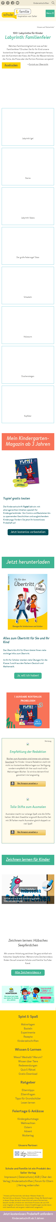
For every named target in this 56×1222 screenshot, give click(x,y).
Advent (28, 1131)
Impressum (10, 1177)
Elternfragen (28, 1094)
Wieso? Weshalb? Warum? (28, 1057)
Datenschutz (26, 1177)
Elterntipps (28, 1090)
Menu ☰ (50, 13)
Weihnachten (28, 1123)
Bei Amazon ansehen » (27, 783)
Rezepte (28, 1037)
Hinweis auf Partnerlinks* (45, 27)
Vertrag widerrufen (28, 1185)
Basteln (28, 1028)
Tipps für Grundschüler (28, 1098)
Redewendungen (28, 1065)
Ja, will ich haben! (28, 675)
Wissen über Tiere (28, 1061)
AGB (37, 1177)
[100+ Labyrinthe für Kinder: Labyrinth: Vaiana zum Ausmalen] (28, 202)
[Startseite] (19, 18)
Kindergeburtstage (28, 1119)
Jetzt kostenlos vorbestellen (28, 532)
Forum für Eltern (44, 1181)
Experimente (28, 1032)
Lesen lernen (28, 1103)
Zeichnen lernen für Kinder (28, 860)
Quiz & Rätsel (28, 1070)
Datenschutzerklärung (13, 901)
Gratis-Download (28, 1074)
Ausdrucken (11, 65)
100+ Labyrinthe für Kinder (28, 33)
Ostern (28, 1127)
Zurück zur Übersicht (38, 64)
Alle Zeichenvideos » (28, 972)
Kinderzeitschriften (41, 3)
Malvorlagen (28, 1024)
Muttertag (28, 1135)
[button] (28, 889)
